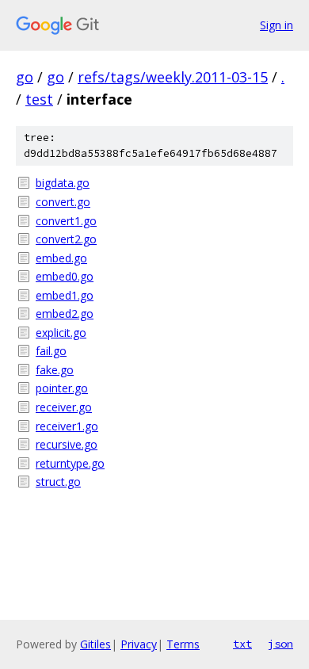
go (24, 76)
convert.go (63, 201)
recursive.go (66, 444)
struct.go (58, 481)
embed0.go (64, 276)
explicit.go (61, 332)
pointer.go (62, 388)
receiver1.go (67, 426)
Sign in (276, 24)
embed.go (61, 258)
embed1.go (64, 295)
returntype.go (70, 463)
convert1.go (66, 220)
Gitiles (95, 644)
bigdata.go (63, 182)
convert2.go (66, 239)
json (280, 644)
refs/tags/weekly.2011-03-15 (173, 76)
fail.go (51, 350)
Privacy (138, 644)
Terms (183, 644)
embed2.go (64, 313)
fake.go (55, 369)
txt (242, 644)
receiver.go (64, 407)
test (39, 99)
